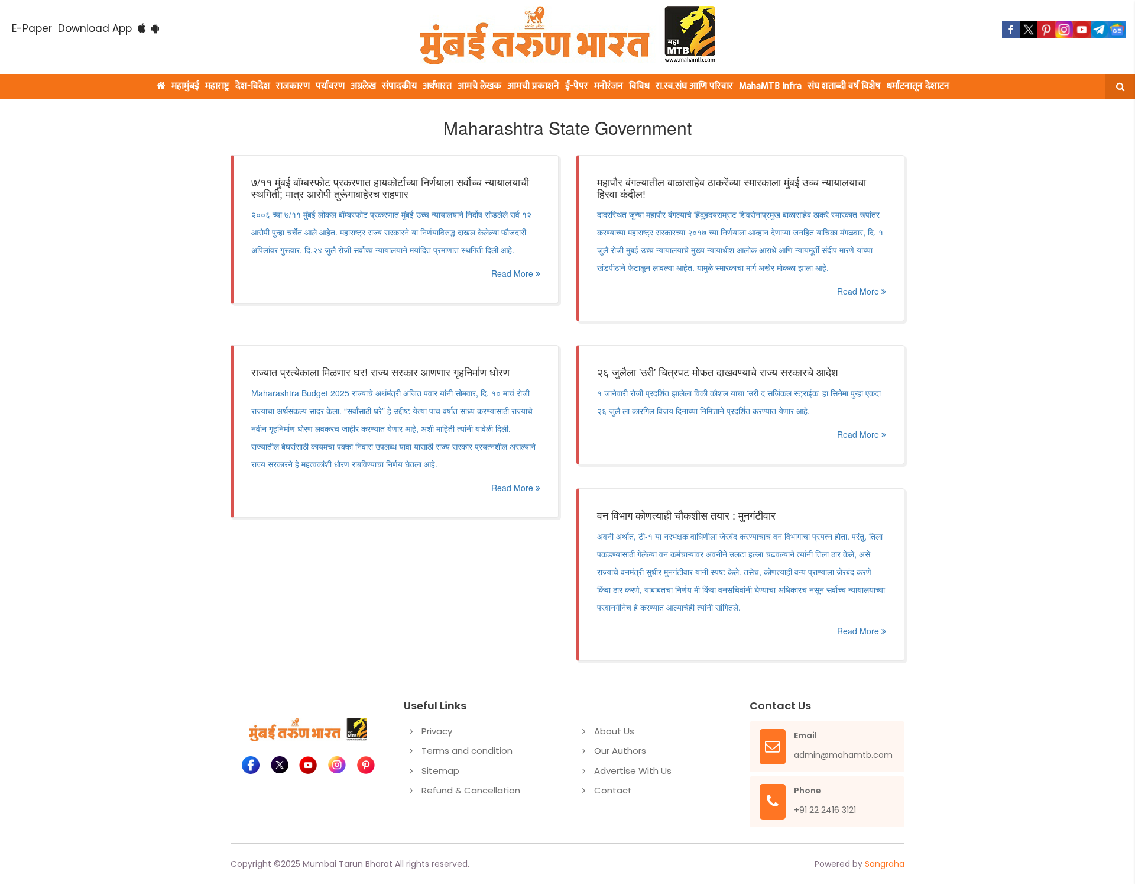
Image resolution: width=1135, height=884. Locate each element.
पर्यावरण (330, 86)
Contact (613, 790)
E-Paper (32, 28)
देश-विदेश (252, 86)
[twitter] (1028, 29)
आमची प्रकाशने (533, 86)
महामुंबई (185, 86)
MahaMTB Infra (770, 86)
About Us (614, 731)
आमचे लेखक (479, 86)
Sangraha (884, 864)
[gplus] (1064, 29)
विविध (639, 86)
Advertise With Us (633, 770)
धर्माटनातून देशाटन (918, 86)
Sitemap (440, 770)
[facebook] (1011, 29)
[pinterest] (1046, 29)
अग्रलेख (363, 86)
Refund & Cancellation (470, 790)
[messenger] (1082, 29)
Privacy (436, 731)
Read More (513, 273)
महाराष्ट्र (217, 86)
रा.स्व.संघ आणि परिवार (694, 86)
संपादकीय (399, 86)
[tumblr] (1099, 29)
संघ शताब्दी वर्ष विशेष (844, 86)
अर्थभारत (437, 86)
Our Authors (620, 750)
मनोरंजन (608, 86)
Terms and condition (467, 750)
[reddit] (1117, 29)
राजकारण (293, 86)
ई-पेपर (576, 86)
